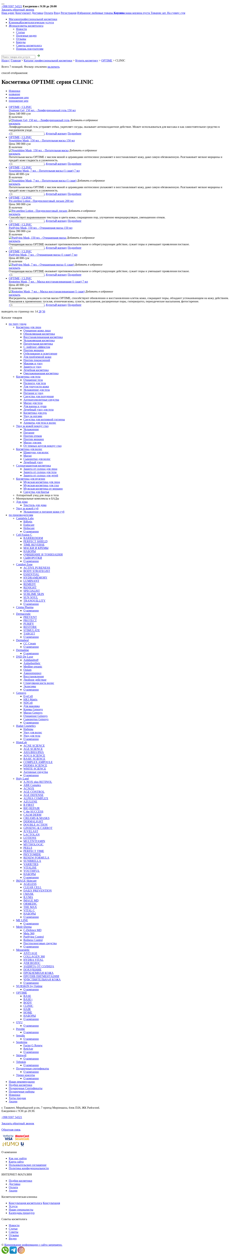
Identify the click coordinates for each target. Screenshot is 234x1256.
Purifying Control (33, 936)
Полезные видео (26, 35)
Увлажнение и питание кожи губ (43, 511)
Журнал (26, 25)
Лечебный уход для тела (38, 409)
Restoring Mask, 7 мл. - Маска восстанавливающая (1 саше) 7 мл (48, 281)
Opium (27, 669)
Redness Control (33, 940)
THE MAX (30, 907)
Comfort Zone (24, 564)
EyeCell (28, 696)
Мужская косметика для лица (41, 482)
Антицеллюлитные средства (41, 399)
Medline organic (32, 666)
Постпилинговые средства (40, 943)
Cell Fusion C (24, 534)
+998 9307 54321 (11, 6)
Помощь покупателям (29, 48)
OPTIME (106, 60)
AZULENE (30, 801)
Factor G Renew (33, 1045)
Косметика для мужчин (30, 478)
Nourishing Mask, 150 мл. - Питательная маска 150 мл (42, 140)
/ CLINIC (26, 107)
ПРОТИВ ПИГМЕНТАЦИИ (41, 976)
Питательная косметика (38, 343)
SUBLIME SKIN (33, 594)
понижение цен (18, 100)
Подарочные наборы (22, 1091)
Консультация (51, 1203)
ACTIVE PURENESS (36, 567)
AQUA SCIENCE (34, 755)
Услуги (13, 1206)
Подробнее (74, 133)
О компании (31, 531)
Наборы (28, 729)
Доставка (37, 12)
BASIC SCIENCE (34, 758)
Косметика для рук (35, 412)
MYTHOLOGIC (33, 844)
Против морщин (33, 350)
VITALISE (30, 867)
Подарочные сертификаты (32, 1068)
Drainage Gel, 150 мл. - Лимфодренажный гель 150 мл (42, 110)
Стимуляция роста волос (38, 683)
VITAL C (29, 910)
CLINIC (28, 1005)
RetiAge (28, 1048)
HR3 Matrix (30, 699)
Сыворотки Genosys (35, 719)
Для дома (22, 501)
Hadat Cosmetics (26, 725)
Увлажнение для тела (36, 389)
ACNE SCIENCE (34, 745)
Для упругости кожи (36, 386)
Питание (28, 432)
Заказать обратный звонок (17, 9)
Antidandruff (30, 659)
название (14, 94)
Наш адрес (8, 12)
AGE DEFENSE (33, 795)
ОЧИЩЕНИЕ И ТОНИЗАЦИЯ (43, 554)
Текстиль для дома (34, 505)
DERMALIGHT (33, 821)
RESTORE (30, 627)
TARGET (29, 633)
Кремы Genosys (33, 709)
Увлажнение (31, 429)
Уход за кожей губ (27, 508)
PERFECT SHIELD (35, 541)
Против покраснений (36, 360)
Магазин (33, 19)
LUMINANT (31, 580)
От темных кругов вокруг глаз (42, 445)
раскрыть (14, 123)
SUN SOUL (30, 597)
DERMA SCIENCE (35, 765)
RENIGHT (30, 587)
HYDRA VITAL (33, 959)
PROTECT (30, 620)
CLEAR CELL (32, 887)
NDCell (28, 702)
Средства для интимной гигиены (44, 419)
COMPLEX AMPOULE (38, 762)
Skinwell (21, 1055)
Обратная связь (10, 1129)
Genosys (21, 692)
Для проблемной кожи (37, 356)
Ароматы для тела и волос (39, 422)
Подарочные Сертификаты (25, 1088)
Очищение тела (33, 379)
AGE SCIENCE (33, 748)
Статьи (20, 32)
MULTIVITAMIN (34, 841)
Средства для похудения (38, 396)
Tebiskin (21, 1061)
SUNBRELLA (32, 860)
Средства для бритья (36, 491)
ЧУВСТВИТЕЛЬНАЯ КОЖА (42, 979)
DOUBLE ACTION (35, 824)
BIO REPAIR (31, 808)
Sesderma (21, 1042)
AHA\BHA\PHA (33, 752)
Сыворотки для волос (36, 459)
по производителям (21, 515)
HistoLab (21, 742)
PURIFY (28, 623)
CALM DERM (32, 814)
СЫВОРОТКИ (32, 557)
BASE (27, 996)
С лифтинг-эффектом (36, 347)
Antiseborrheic (31, 663)
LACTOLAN (31, 834)
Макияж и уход (32, 363)
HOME (27, 1012)
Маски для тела (33, 403)
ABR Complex (32, 785)
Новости (21, 29)
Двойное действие (34, 679)
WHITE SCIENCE (34, 768)
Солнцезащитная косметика (33, 465)
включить (54, 66)
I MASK (28, 893)
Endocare (28, 524)
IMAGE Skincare (26, 880)
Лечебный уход (33, 462)
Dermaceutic (23, 613)
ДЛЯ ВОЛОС (31, 963)
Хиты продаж (17, 1098)
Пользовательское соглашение (27, 1164)
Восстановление (33, 676)
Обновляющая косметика (39, 333)
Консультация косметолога (25, 1203)
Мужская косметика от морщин (43, 488)
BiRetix (27, 521)
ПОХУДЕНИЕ (32, 969)
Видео (13, 1238)
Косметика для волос (29, 449)
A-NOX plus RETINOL (37, 781)
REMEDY (29, 584)
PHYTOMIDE (32, 854)
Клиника (31, 22)
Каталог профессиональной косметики (48, 60)
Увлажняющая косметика (39, 340)
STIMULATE (31, 630)
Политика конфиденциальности (29, 1168)
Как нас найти (18, 1158)
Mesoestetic (23, 949)
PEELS (27, 847)
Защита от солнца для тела (39, 472)
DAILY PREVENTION (37, 890)
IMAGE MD (31, 900)
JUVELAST (30, 831)
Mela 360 (28, 933)
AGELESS (30, 884)
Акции (13, 1101)
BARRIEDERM (33, 538)
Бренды (21, 42)
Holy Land (22, 778)
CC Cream (29, 643)
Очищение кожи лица (37, 330)
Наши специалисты (21, 1209)
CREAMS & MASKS (36, 818)
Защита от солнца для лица (40, 468)
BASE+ (28, 999)
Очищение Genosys (35, 716)
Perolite (20, 1028)
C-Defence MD (32, 930)
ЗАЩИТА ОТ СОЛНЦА (38, 966)
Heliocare (29, 528)
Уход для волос (32, 732)
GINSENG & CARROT (37, 828)
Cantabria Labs (25, 518)
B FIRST (28, 804)
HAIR (27, 1009)
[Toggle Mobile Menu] (2, 4)
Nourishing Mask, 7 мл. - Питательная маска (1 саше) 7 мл (44, 170)
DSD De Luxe (24, 656)
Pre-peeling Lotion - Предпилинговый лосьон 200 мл (41, 200)
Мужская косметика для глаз (41, 485)
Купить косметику (86, 60)
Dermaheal (22, 640)
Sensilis (20, 1035)
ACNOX (28, 788)
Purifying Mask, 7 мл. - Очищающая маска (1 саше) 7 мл (43, 254)
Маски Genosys (32, 712)
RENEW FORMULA (36, 857)
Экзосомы (29, 686)
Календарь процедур (22, 1212)
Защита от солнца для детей (40, 475)
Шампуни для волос (36, 452)
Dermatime (22, 650)
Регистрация (68, 12)
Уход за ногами (32, 416)
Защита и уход (32, 366)
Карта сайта (16, 1161)
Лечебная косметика (36, 370)
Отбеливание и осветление (40, 353)
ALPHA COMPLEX (35, 798)
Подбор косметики (20, 1085)
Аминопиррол (32, 673)
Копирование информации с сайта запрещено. (33, 1244)
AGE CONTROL (34, 791)
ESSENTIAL (31, 574)
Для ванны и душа (34, 406)
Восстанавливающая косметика (43, 337)
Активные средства (35, 772)
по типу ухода (17, 323)
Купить (56, 133)
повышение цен (19, 97)
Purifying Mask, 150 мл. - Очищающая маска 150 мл (40, 227)
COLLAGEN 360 (34, 956)
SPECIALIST (31, 590)
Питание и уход (33, 393)
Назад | (5, 60)
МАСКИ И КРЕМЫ (35, 547)
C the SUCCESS (33, 811)
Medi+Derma (24, 926)
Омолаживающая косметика (40, 373)
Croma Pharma (24, 607)
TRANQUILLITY (34, 600)
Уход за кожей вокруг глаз (32, 426)
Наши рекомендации (22, 1081)
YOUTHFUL (31, 870)
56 (43, 311)
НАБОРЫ (29, 551)
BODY (27, 1002)
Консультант (23, 12)
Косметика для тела (28, 376)
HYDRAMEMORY (35, 577)
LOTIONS (29, 837)
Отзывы (21, 38)
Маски (27, 455)
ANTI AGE (30, 953)
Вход (57, 12)
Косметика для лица (28, 327)
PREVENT (30, 617)
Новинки (14, 90)
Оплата (48, 12)
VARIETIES (30, 864)
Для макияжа (31, 706)
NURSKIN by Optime (29, 986)
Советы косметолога (29, 45)
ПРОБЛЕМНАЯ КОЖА (38, 972)
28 (40, 311)
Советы (13, 1231)
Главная (16, 60)
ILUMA (28, 897)
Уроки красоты (25, 1075)
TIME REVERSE (34, 544)
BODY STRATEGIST (36, 571)
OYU (19, 1022)
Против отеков (32, 435)
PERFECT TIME (33, 851)
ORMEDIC (30, 903)
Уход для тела (31, 735)
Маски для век (32, 442)
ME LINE (22, 920)
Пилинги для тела (34, 383)
